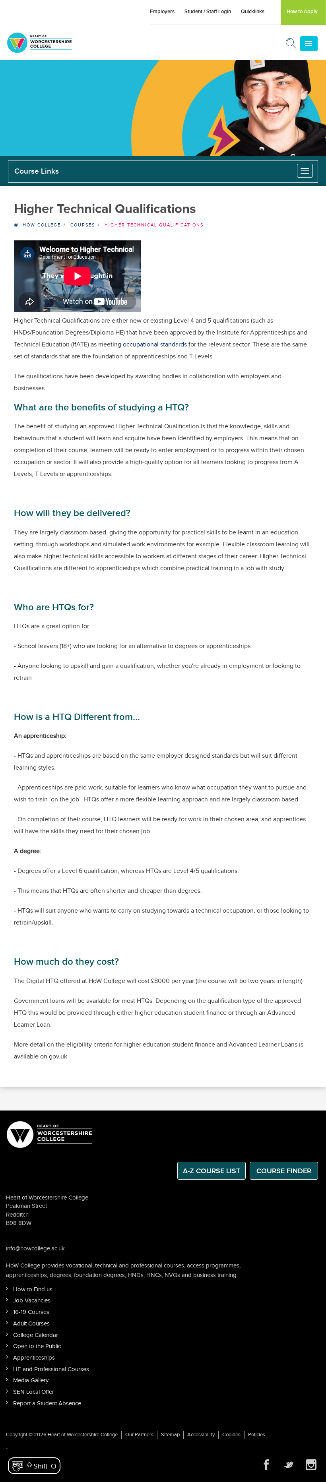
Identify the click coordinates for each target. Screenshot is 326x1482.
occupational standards (155, 344)
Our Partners (139, 1435)
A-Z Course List (211, 1171)
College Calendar (35, 1335)
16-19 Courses (31, 1312)
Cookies (231, 1435)
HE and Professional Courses (51, 1369)
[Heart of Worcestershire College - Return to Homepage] (50, 42)
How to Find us (32, 1289)
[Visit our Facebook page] (266, 1465)
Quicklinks (252, 11)
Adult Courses (31, 1323)
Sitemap (170, 1435)
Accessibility (201, 1435)
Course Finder (283, 1171)
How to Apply (302, 11)
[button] (34, 1465)
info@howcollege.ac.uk (35, 1248)
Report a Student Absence (47, 1403)
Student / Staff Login (207, 11)
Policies (256, 1435)
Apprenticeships (34, 1357)
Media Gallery (31, 1380)
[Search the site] (291, 44)
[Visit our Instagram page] (311, 1465)
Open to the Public (37, 1346)
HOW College (42, 225)
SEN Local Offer (33, 1392)
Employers (162, 11)
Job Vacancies (31, 1300)
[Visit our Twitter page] (288, 1465)
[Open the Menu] (309, 44)
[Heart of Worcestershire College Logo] (49, 1134)
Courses (82, 225)
